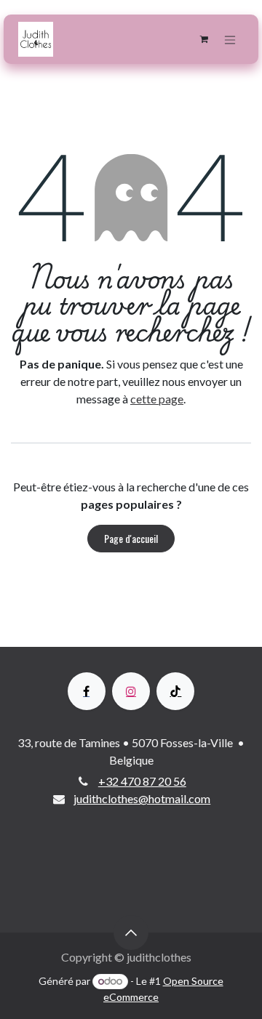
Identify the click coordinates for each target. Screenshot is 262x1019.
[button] (131, 932)
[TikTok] (175, 691)
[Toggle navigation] (230, 39)
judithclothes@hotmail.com (142, 798)
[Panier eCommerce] (203, 39)
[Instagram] (131, 691)
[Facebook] (87, 691)
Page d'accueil (131, 538)
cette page (156, 399)
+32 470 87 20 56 (142, 781)
